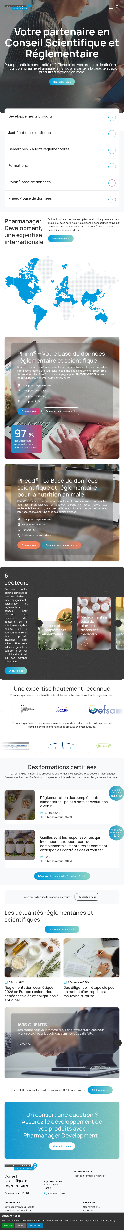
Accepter (8, 1225)
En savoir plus (35, 1225)
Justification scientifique (18, 1210)
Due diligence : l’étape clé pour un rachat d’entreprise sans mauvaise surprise (31, 991)
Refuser (20, 1225)
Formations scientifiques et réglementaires (87, 989)
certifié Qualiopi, (34, 777)
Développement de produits (19, 1206)
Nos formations (91, 1206)
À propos (88, 1210)
